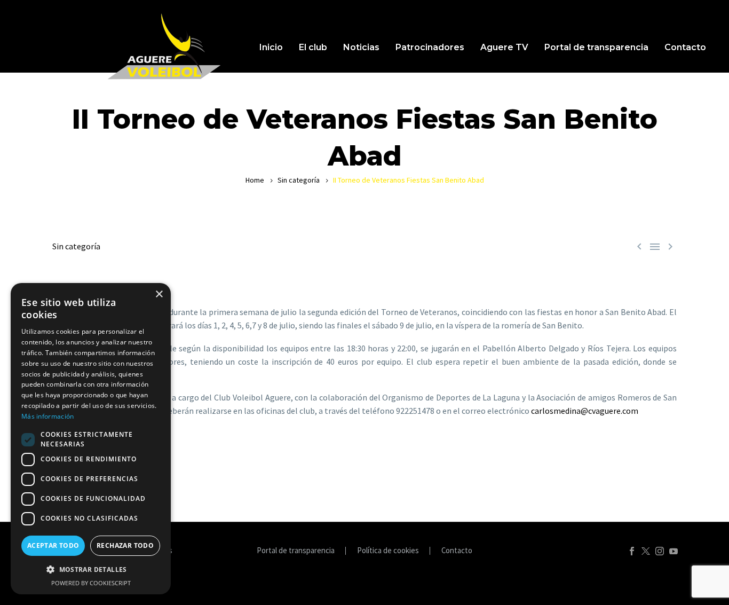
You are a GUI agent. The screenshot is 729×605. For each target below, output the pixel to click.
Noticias (361, 47)
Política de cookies (388, 551)
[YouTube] (673, 551)
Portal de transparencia (596, 47)
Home (254, 180)
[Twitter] (645, 551)
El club (313, 47)
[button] (90, 569)
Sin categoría (299, 180)
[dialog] (91, 438)
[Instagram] (659, 551)
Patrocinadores (429, 47)
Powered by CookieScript (91, 583)
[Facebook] (632, 551)
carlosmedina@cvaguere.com (584, 410)
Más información (47, 416)
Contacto (685, 47)
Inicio (271, 47)
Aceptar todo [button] (53, 545)
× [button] (159, 294)
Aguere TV (504, 47)
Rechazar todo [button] (125, 545)
